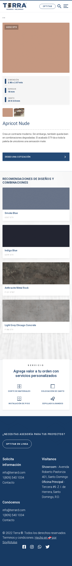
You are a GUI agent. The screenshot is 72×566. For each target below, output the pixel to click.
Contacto (8, 482)
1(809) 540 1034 (13, 477)
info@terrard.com (14, 472)
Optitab (47, 6)
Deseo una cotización (36, 157)
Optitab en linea (17, 444)
